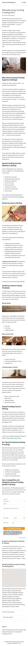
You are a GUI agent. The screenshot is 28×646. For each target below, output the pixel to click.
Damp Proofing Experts (9, 2)
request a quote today (15, 438)
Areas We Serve (11, 612)
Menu (24, 2)
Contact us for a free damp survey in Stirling (13, 281)
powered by (22, 537)
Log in (19, 643)
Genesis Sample (15, 641)
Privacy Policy (15, 532)
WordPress (15, 643)
